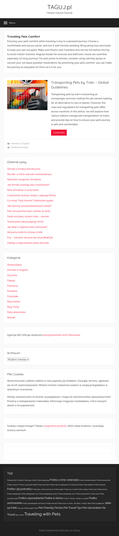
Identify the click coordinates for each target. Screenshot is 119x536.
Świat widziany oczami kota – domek (28, 216)
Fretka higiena (88, 485)
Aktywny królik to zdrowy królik (25, 232)
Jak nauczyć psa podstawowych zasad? (29, 205)
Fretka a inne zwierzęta (64, 479)
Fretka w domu (53, 498)
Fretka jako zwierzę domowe (42, 489)
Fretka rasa (95, 494)
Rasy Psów (13, 306)
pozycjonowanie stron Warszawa (61, 334)
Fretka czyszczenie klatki (28, 485)
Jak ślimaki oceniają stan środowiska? (28, 184)
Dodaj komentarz (19, 147)
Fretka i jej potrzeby (19, 488)
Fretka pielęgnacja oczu (29, 494)
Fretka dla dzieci (43, 485)
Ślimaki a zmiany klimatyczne (23, 168)
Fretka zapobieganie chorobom (34, 503)
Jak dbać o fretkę (80, 503)
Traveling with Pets (42, 513)
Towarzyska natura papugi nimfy (25, 221)
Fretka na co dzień (70, 489)
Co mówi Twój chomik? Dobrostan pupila (30, 200)
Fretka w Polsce (69, 498)
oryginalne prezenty (55, 425)
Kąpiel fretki (33, 508)
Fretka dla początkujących (60, 485)
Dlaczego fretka (30, 480)
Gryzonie (12, 275)
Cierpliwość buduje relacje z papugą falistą (31, 195)
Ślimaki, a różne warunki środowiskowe (29, 174)
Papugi (11, 280)
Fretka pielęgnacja (13, 494)
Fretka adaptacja (43, 480)
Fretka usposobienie (31, 498)
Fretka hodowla (99, 485)
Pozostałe (12, 296)
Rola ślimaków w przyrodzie (23, 189)
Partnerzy (12, 285)
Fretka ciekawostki (103, 480)
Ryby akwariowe (16, 312)
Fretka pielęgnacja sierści (48, 494)
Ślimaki (11, 317)
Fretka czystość (13, 485)
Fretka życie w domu (65, 503)
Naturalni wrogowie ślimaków (24, 179)
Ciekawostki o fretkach (15, 480)
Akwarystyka (14, 264)
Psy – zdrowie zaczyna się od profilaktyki (30, 237)
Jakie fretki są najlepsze (95, 503)
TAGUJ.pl (59, 7)
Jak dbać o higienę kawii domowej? (27, 227)
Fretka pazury (102, 489)
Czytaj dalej (59, 132)
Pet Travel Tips (73, 507)
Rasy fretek (19, 515)
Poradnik (12, 291)
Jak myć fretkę (23, 508)
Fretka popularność (83, 494)
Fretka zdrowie (51, 503)
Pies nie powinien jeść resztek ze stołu (28, 211)
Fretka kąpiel (58, 489)
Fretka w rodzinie (82, 498)
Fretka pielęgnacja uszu (66, 494)
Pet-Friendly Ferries (50, 507)
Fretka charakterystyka (87, 480)
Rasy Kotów (13, 301)
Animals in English (20, 143)
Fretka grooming (76, 485)
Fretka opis (93, 489)
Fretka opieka (83, 489)
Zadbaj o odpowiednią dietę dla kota (28, 242)
